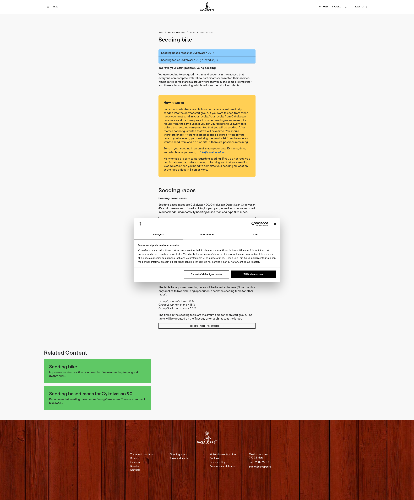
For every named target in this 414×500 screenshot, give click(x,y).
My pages (323, 6)
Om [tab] (255, 234)
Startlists (135, 470)
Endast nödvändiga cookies (206, 274)
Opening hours (178, 454)
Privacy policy (217, 462)
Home (160, 32)
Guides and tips (176, 32)
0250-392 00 (261, 462)
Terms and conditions (142, 454)
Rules (133, 458)
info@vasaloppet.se (260, 466)
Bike (192, 32)
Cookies (214, 458)
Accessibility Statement (223, 466)
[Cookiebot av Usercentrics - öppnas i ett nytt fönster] (254, 223)
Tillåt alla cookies (253, 274)
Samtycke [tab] (158, 234)
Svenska (336, 6)
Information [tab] (207, 234)
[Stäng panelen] (275, 224)
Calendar (135, 462)
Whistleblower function (223, 454)
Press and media (179, 458)
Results (134, 466)
